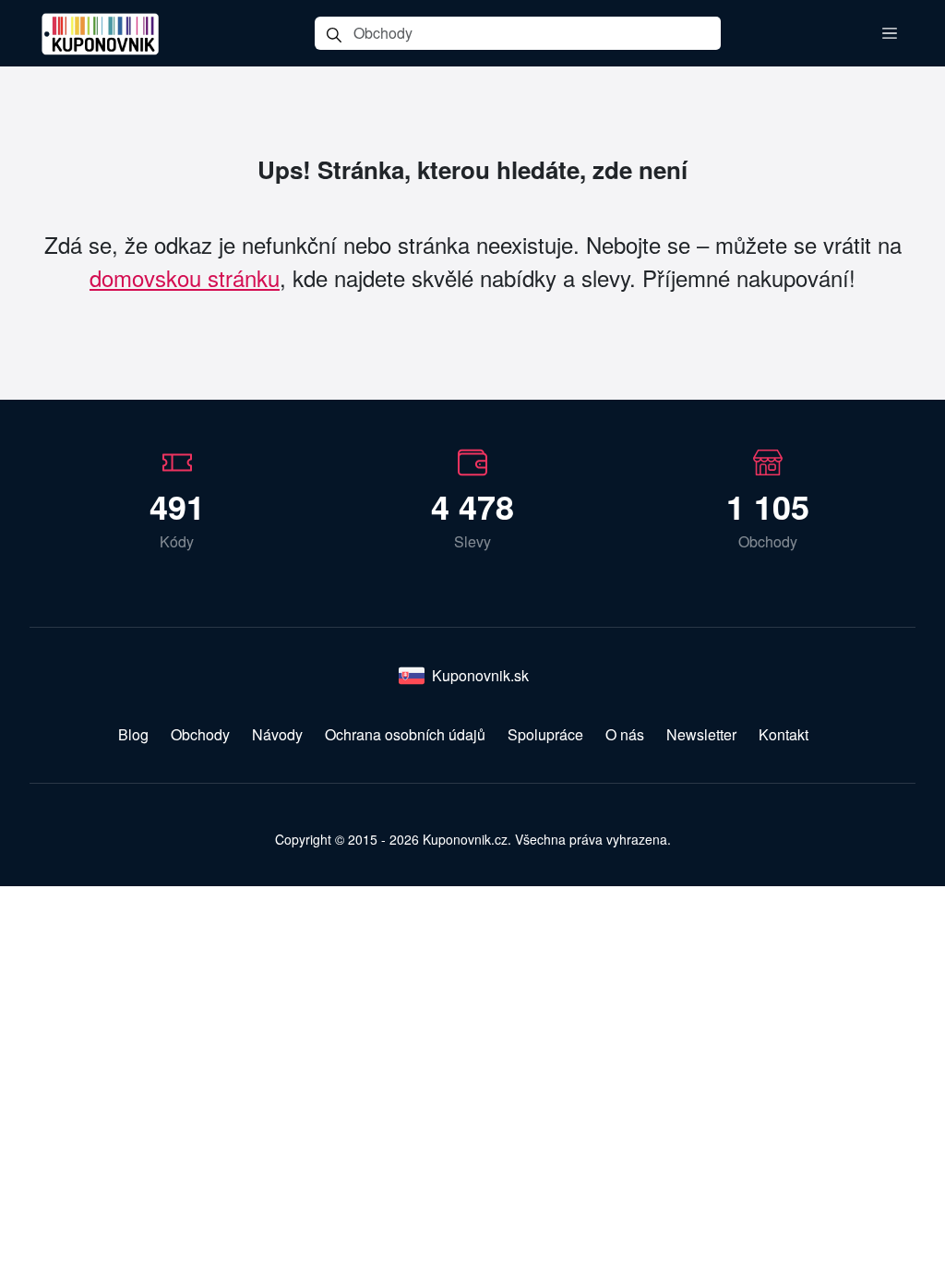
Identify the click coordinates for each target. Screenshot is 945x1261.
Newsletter (701, 734)
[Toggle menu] (889, 33)
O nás (624, 734)
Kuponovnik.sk (480, 675)
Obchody (200, 734)
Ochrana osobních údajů (405, 734)
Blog (133, 734)
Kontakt (783, 734)
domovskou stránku (185, 277)
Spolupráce (545, 734)
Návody (277, 734)
